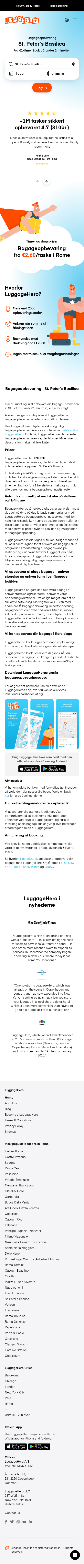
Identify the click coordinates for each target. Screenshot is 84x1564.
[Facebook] (5, 1521)
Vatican (10, 1304)
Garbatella (12, 1197)
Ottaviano (11, 1338)
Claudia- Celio (14, 1191)
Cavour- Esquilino (17, 1270)
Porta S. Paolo (14, 1333)
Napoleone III (14, 1287)
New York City (14, 1392)
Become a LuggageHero (21, 1114)
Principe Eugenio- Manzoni (23, 1231)
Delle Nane (12, 1253)
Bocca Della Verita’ (17, 1202)
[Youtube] (24, 1521)
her (7, 795)
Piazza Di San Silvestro (20, 1282)
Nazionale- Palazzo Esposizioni (25, 1242)
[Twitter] (12, 1521)
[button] (75, 1555)
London (10, 1387)
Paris (8, 1398)
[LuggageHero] (22, 23)
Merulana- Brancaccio (19, 1185)
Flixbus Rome (14, 1151)
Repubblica (12, 1327)
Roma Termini (14, 1265)
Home (9, 1097)
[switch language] (66, 20)
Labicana (11, 1225)
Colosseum (12, 1356)
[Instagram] (18, 1521)
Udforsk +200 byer (17, 1415)
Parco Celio (13, 1168)
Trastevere (12, 1310)
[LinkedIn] (30, 1521)
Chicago (10, 1381)
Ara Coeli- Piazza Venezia (22, 1208)
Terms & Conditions (18, 1120)
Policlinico (11, 1174)
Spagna (10, 1162)
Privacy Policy (14, 1126)
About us (11, 1103)
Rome (9, 1404)
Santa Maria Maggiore (19, 1248)
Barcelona (11, 1375)
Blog (8, 1109)
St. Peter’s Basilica (17, 1299)
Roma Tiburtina (15, 1316)
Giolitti (9, 1276)
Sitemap (10, 1131)
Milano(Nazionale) (17, 1236)
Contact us (12, 1513)
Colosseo (11, 1214)
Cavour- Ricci (14, 1219)
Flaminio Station (16, 1350)
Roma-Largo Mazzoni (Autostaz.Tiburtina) (32, 1259)
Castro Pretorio (15, 1157)
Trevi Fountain (14, 1293)
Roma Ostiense (15, 1321)
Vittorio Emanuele (17, 1180)
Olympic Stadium (16, 1344)
